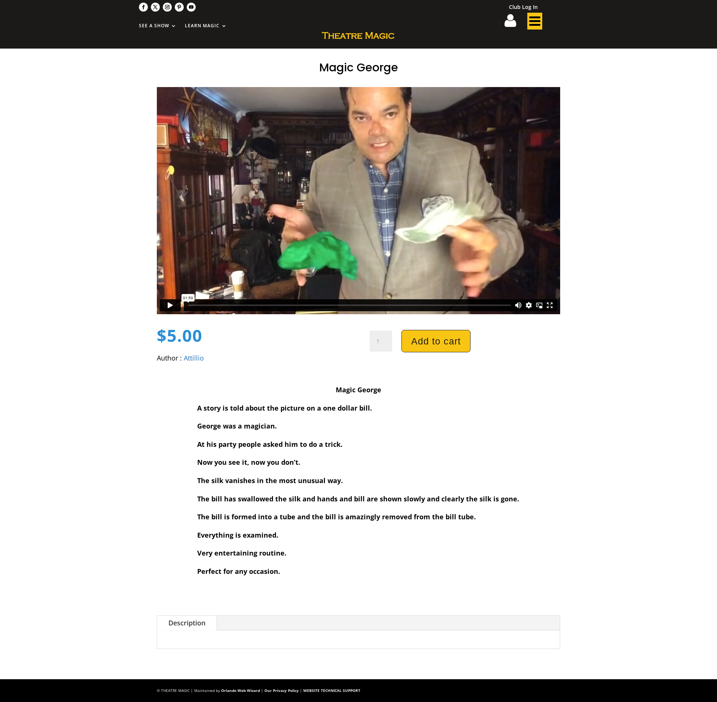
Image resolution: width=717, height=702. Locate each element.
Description (186, 622)
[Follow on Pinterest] (179, 7)
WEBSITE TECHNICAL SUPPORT (331, 690)
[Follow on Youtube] (191, 7)
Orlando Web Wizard (240, 690)
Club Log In (523, 7)
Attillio (194, 357)
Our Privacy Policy (281, 690)
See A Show (154, 26)
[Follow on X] (155, 7)
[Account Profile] (515, 23)
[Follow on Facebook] (143, 7)
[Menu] (534, 23)
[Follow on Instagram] (167, 7)
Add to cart (436, 341)
